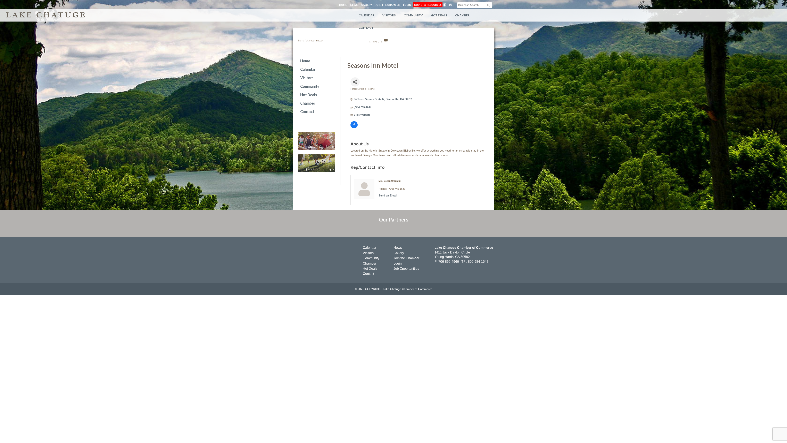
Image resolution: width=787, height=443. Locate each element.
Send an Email (388, 195)
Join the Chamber (387, 4)
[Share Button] (355, 82)
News (354, 4)
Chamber (462, 15)
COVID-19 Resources (427, 4)
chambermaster (314, 40)
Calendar (366, 15)
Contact (366, 27)
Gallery (366, 4)
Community (413, 15)
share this (376, 41)
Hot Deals (439, 15)
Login (407, 4)
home (301, 40)
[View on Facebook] (354, 127)
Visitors (389, 15)
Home (343, 4)
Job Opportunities (406, 268)
